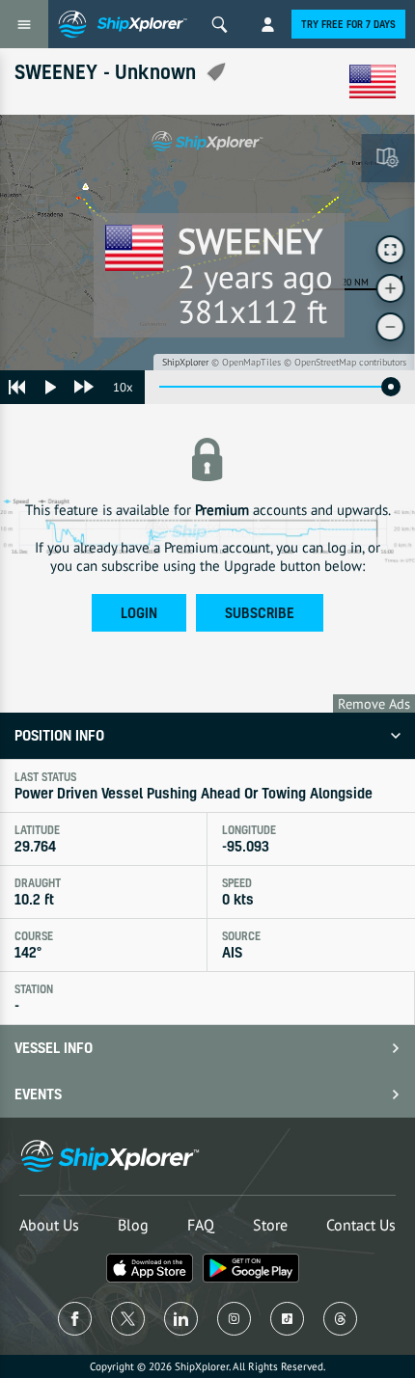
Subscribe (259, 613)
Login (139, 613)
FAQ (200, 1224)
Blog (133, 1224)
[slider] (391, 386)
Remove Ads (374, 703)
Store (270, 1224)
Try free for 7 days (348, 24)
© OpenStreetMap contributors (345, 362)
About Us (49, 1224)
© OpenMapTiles (246, 362)
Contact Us (361, 1224)
